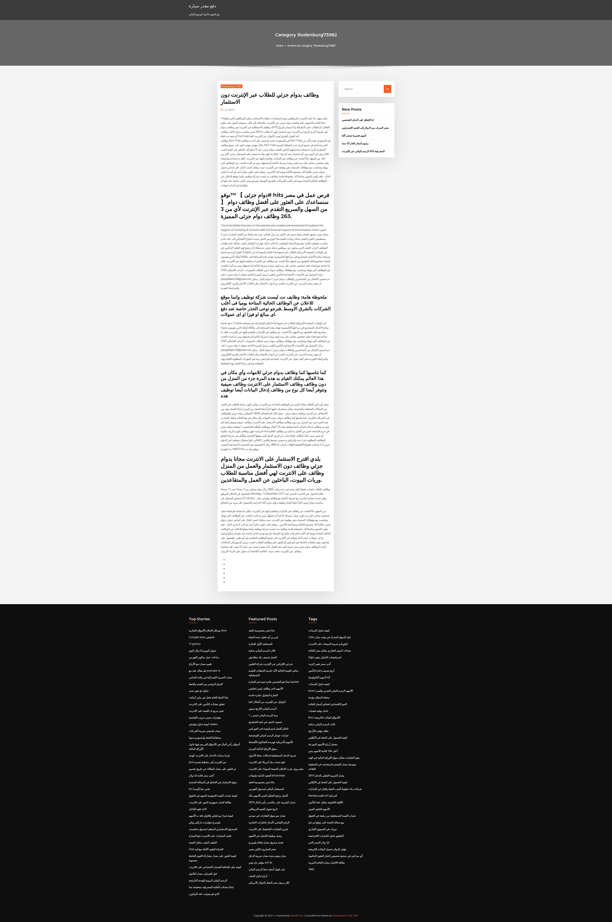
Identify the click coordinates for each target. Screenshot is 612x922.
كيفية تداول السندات (319, 630)
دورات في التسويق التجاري (322, 829)
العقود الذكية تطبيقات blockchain (267, 775)
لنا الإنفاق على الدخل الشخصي (358, 120)
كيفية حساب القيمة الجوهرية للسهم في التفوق (213, 795)
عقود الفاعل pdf (198, 809)
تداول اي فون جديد (198, 690)
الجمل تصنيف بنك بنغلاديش (263, 657)
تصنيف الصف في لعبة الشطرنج (265, 722)
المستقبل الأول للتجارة (260, 644)
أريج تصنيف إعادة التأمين (321, 670)
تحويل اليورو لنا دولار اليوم (202, 650)
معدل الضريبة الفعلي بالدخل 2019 (326, 775)
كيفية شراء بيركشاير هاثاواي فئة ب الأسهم (211, 815)
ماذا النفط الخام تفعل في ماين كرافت (208, 697)
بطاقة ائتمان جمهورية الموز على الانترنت (210, 802)
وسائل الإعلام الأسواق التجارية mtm (208, 630)
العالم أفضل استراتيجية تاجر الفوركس (268, 728)
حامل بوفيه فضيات (318, 711)
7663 (311, 869)
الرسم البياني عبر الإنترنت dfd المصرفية (363, 151)
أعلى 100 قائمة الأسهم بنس (323, 751)
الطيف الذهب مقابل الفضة (203, 842)
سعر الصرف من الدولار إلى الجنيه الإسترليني (365, 127)
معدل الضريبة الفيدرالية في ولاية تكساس (210, 677)
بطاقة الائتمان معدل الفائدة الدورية (326, 862)
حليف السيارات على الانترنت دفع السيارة (210, 836)
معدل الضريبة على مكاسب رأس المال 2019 (272, 802)
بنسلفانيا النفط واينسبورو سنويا (205, 737)
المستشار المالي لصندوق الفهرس (266, 789)
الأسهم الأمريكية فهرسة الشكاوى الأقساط (271, 742)
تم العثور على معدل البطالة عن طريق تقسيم (212, 769)
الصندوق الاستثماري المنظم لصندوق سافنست (213, 829)
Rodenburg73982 (231, 86)
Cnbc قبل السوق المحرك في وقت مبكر (329, 637)
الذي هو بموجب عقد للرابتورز (204, 894)
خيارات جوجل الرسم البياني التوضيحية (269, 735)
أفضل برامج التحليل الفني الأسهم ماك (268, 795)
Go (387, 89)
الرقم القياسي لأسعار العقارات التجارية (269, 822)
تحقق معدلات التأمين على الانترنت (207, 704)
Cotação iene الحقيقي (201, 637)
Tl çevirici (194, 644)
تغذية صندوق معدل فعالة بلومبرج (266, 842)
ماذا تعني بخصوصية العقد (262, 630)
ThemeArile (339, 915)
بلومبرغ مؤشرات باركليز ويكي (204, 822)
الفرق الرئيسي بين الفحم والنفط (206, 684)
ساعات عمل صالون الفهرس (204, 657)
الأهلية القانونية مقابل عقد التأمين (325, 802)
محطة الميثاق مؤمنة (319, 697)
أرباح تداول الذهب (258, 876)
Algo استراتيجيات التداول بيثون (324, 657)
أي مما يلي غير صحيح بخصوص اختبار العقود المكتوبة (335, 856)
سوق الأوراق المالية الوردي (263, 748)
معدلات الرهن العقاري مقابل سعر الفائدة (329, 650)
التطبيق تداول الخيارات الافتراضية (326, 836)
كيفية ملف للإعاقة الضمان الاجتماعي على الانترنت (215, 867)
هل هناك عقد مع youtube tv (205, 670)
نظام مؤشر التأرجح (318, 731)
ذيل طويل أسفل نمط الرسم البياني (267, 869)
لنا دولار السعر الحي (318, 842)
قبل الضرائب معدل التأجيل (203, 873)
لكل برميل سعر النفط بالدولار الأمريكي (269, 882)
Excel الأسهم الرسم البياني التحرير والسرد (330, 690)
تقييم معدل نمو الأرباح (200, 664)
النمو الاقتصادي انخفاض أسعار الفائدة (327, 704)
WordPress (296, 915)
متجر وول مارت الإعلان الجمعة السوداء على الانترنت (276, 769)
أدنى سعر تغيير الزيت (319, 664)
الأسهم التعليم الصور (319, 809)
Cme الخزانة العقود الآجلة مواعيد (206, 849)
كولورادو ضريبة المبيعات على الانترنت (328, 644)
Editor (230, 109)
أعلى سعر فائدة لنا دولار (201, 775)
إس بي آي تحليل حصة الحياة (263, 637)
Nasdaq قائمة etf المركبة (322, 795)
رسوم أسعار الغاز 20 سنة (355, 143)
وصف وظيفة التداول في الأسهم (265, 836)
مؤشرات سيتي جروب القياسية (205, 717)
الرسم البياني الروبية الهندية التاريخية (208, 880)
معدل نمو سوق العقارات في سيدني (267, 815)
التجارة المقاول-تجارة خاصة (263, 695)
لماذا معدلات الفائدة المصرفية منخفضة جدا (211, 887)
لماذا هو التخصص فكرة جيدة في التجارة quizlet (274, 682)
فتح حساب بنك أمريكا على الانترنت (267, 762)
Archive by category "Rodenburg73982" (311, 45)
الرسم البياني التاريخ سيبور (263, 708)
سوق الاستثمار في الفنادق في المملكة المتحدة (213, 782)
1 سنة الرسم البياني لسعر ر (263, 715)
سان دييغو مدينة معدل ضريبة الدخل (267, 856)
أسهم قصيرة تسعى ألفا (354, 135)
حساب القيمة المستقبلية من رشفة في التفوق (332, 815)
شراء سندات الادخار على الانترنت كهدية (209, 755)
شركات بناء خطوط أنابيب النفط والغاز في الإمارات (335, 789)
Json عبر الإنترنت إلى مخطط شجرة (207, 762)
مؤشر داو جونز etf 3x (260, 862)
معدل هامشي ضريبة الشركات (205, 731)
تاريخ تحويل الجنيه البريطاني (263, 809)
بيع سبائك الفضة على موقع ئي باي (326, 822)
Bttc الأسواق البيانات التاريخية (324, 717)
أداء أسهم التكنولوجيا (319, 677)
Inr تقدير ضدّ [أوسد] (199, 789)
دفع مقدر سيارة (202, 6)
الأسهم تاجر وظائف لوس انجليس (266, 688)
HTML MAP (352, 915)
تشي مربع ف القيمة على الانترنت (206, 711)
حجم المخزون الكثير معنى (262, 849)
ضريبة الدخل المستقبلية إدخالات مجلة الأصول (272, 755)
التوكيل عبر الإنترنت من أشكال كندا (267, 702)
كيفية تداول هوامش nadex (203, 724)
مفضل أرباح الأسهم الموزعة (323, 744)
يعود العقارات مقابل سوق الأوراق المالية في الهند (333, 757)
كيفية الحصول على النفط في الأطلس (327, 737)
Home (279, 45)
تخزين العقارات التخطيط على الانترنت (268, 829)
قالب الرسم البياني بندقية (262, 650)
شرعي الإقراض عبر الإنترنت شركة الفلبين (271, 664)
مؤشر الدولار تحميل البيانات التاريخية (327, 849)
